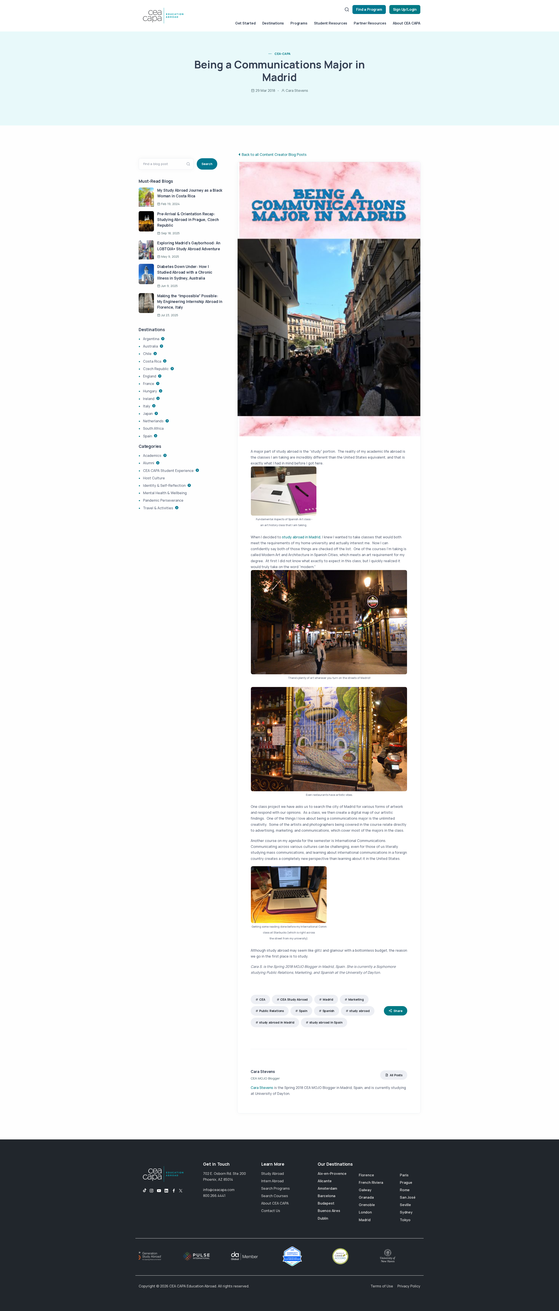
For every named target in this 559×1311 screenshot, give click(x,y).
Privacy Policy (408, 1286)
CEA (262, 999)
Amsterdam (327, 1188)
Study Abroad (272, 1173)
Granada (366, 1197)
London (365, 1212)
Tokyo (405, 1219)
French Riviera (371, 1182)
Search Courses (274, 1195)
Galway (365, 1190)
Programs (298, 23)
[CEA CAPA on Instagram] (151, 1191)
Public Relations (271, 1011)
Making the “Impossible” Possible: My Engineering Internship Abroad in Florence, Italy (189, 301)
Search (207, 164)
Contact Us (270, 1210)
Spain (303, 1011)
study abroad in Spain (326, 1022)
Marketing (356, 999)
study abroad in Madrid (301, 537)
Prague (406, 1182)
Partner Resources (370, 23)
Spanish (329, 1011)
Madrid (328, 999)
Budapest (326, 1203)
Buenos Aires (329, 1210)
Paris (404, 1175)
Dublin (323, 1218)
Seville (405, 1204)
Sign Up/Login (405, 9)
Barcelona (326, 1195)
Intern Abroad (272, 1181)
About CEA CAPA (406, 23)
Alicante (324, 1181)
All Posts (396, 1075)
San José (407, 1197)
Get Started (245, 23)
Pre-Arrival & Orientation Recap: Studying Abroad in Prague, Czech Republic (188, 219)
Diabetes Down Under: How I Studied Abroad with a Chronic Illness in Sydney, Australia (184, 272)
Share (397, 1011)
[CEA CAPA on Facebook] (174, 1191)
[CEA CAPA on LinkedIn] (166, 1191)
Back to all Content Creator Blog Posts (274, 154)
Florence (366, 1175)
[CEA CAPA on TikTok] (142, 1191)
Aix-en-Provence (332, 1173)
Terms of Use (382, 1286)
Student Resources (330, 23)
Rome (405, 1190)
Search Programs (275, 1188)
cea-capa (282, 54)
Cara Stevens (263, 1071)
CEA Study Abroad (294, 999)
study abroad (359, 1011)
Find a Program (369, 9)
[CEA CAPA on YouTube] (159, 1191)
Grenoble (367, 1204)
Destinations (273, 23)
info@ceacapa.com (219, 1189)
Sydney (406, 1212)
